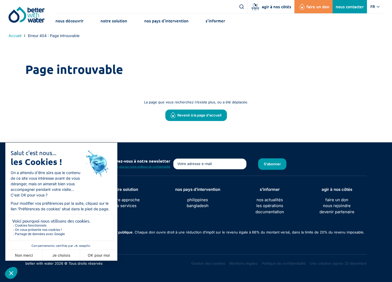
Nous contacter (350, 6)
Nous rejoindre (337, 205)
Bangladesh (198, 205)
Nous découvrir (69, 20)
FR (372, 6)
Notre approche (125, 199)
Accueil (15, 35)
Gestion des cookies (208, 263)
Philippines (197, 199)
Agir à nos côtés (276, 6)
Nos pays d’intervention (166, 20)
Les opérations (269, 205)
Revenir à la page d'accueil (199, 115)
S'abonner (272, 164)
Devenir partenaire (336, 211)
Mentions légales (243, 263)
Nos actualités (270, 199)
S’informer (215, 20)
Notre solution (114, 20)
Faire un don (317, 6)
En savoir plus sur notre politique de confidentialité (138, 166)
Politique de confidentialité (284, 263)
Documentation (269, 211)
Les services (125, 205)
